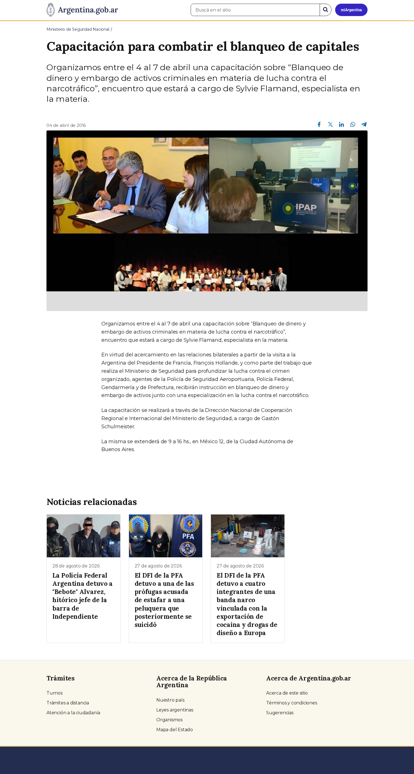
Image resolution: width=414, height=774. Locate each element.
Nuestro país (170, 700)
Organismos (169, 719)
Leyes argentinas (174, 710)
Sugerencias (279, 712)
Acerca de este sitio (287, 693)
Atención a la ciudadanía (73, 712)
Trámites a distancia (67, 703)
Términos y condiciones (291, 703)
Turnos (54, 693)
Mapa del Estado (174, 729)
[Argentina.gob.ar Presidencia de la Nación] (82, 10)
